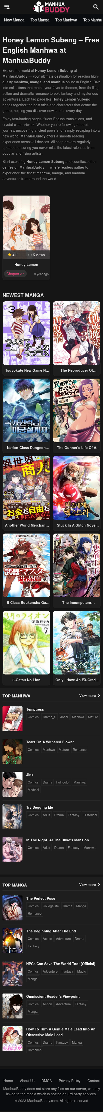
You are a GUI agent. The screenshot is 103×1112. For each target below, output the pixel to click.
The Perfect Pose (40, 898)
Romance (79, 749)
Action (47, 938)
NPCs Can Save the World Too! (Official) (60, 963)
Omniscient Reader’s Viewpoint (53, 996)
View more (88, 695)
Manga (81, 905)
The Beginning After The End (51, 930)
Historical (90, 814)
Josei (64, 716)
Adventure (63, 938)
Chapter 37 (15, 273)
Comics (33, 716)
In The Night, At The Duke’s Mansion (57, 839)
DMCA (47, 1080)
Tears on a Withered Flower (50, 741)
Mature (93, 716)
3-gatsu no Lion (26, 679)
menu (7, 7)
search (96, 7)
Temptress (35, 709)
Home (8, 1080)
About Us (27, 1080)
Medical (33, 789)
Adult (46, 814)
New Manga (14, 20)
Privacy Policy (69, 1080)
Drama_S (49, 716)
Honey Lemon (26, 264)
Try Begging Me (39, 807)
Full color (63, 782)
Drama (47, 782)
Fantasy (74, 814)
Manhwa (78, 716)
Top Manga (40, 20)
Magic (81, 971)
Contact (94, 1080)
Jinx (30, 774)
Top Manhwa (66, 20)
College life (51, 905)
